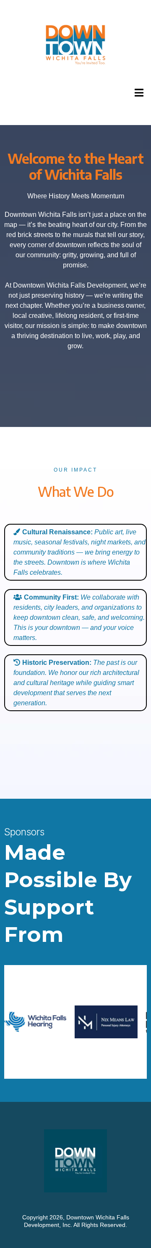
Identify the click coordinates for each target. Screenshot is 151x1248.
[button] (137, 93)
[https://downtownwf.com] (75, 45)
